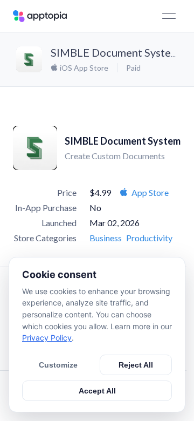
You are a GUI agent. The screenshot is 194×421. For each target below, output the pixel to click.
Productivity (149, 238)
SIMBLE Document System (115, 52)
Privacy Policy (47, 337)
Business (105, 238)
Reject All (136, 365)
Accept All (97, 390)
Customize (58, 365)
